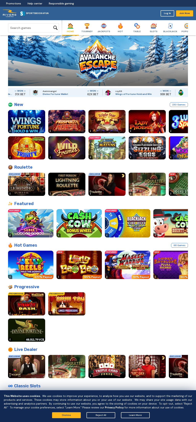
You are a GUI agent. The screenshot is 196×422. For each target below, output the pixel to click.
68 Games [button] (179, 245)
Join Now (184, 13)
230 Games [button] (178, 104)
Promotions (13, 3)
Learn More (135, 415)
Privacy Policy (114, 407)
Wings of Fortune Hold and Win (125, 94)
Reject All (101, 415)
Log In (167, 13)
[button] (11, 60)
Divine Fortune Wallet (47, 94)
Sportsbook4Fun (37, 13)
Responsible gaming (61, 3)
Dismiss (66, 415)
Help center (35, 3)
